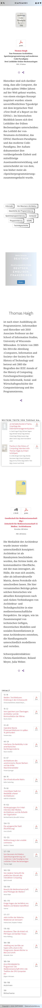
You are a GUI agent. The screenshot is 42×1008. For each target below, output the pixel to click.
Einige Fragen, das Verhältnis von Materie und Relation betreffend (16, 904)
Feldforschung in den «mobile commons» (15, 841)
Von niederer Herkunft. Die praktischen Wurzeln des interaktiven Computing (14, 875)
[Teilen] (23, 72)
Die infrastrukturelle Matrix (14, 779)
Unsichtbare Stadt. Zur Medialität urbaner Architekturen (12, 793)
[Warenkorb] (40, 3)
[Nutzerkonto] (36, 3)
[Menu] (1, 3)
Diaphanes (21, 3)
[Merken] (19, 72)
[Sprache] (38, 3)
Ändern (21, 282)
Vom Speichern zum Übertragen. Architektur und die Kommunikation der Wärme (16, 714)
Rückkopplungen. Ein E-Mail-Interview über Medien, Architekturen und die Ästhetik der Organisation (15, 811)
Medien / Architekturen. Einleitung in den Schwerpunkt (15, 699)
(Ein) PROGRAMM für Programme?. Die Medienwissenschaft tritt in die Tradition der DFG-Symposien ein (15, 969)
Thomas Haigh (21, 51)
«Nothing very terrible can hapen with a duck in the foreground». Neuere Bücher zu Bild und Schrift (16, 949)
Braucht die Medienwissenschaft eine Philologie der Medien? (16, 890)
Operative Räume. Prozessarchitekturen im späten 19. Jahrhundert (16, 730)
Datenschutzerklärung (32, 1006)
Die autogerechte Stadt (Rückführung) (13, 827)
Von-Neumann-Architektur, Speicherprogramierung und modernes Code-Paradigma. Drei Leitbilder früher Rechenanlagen (16, 858)
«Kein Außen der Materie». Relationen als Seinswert (14, 919)
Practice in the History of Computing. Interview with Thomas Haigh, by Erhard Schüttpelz (19, 449)
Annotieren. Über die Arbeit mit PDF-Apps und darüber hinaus (16, 933)
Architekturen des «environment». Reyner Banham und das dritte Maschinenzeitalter (16, 764)
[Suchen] (4, 3)
